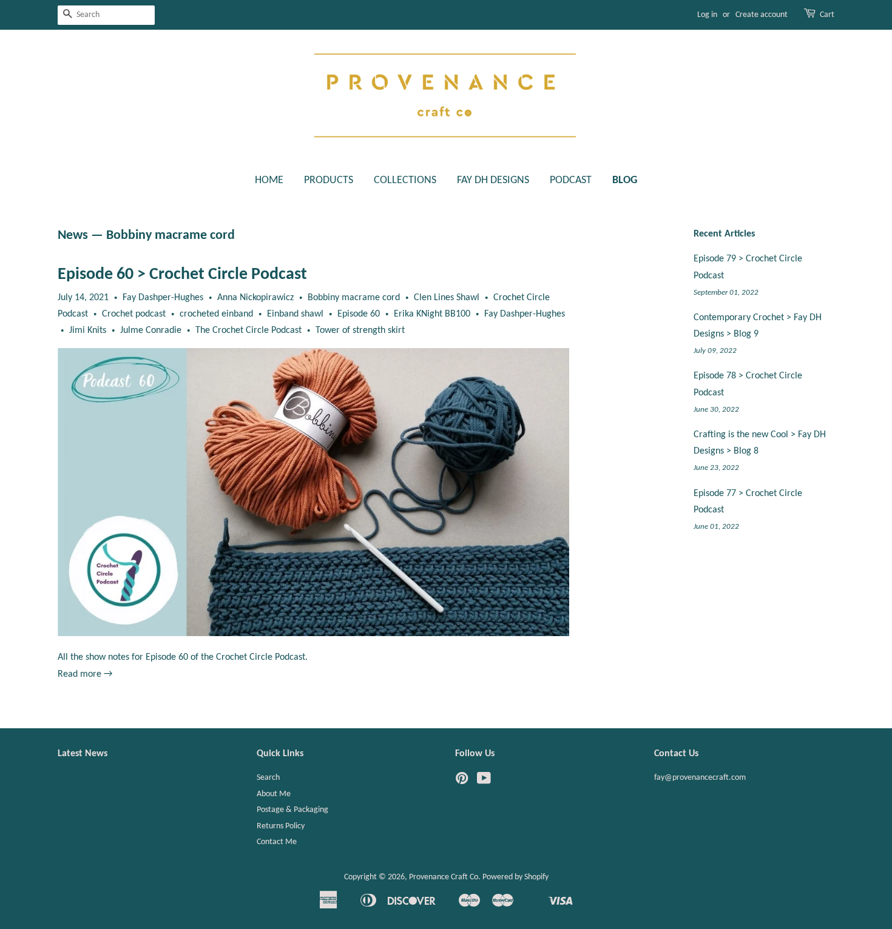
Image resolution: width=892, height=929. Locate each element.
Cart (827, 14)
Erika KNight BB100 (432, 314)
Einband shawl (295, 314)
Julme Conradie (150, 330)
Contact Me (277, 842)
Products (328, 180)
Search (268, 778)
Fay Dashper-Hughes (524, 314)
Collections (405, 180)
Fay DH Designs (493, 180)
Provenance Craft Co (443, 877)
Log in (707, 14)
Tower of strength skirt (360, 330)
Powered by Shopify (515, 877)
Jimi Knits (87, 330)
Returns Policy (281, 826)
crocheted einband (216, 314)
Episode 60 (358, 314)
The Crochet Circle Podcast (248, 330)
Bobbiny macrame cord (354, 298)
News (73, 236)
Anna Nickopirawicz (255, 298)
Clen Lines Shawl (446, 298)
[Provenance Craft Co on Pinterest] (461, 781)
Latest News (82, 754)
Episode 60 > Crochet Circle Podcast (182, 274)
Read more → (85, 674)
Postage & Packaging (292, 810)
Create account (761, 14)
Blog (624, 180)
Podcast (571, 180)
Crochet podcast (134, 314)
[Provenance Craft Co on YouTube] (484, 781)
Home (269, 180)
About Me (274, 794)
